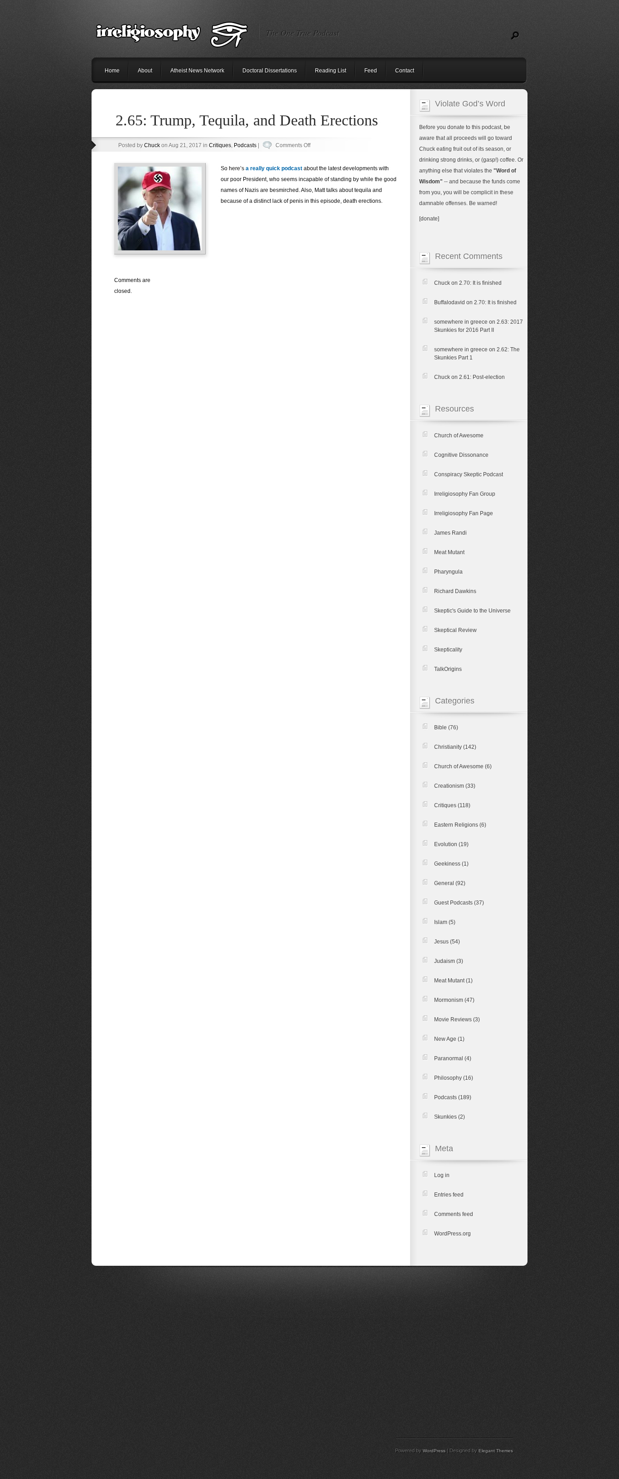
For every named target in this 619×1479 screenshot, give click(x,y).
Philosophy (448, 1078)
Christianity (448, 747)
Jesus (441, 941)
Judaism (444, 961)
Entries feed (449, 1195)
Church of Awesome (459, 435)
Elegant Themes (496, 1450)
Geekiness (447, 864)
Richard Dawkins (455, 591)
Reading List (330, 70)
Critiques (220, 145)
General (444, 883)
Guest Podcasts (453, 903)
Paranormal (448, 1058)
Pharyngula (448, 572)
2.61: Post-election (482, 377)
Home (112, 70)
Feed (370, 70)
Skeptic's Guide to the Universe (472, 611)
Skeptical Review (455, 630)
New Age (445, 1039)
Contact (404, 70)
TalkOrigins (448, 669)
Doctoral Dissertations (269, 70)
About (145, 70)
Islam (440, 922)
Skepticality (448, 649)
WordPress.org (452, 1233)
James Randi (450, 533)
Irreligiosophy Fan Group (464, 494)
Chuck (152, 145)
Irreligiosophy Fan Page (463, 513)
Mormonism (448, 1000)
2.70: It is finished (480, 283)
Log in (442, 1175)
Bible (440, 727)
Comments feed (453, 1214)
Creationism (449, 786)
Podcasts (245, 145)
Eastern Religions (456, 825)
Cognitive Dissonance (461, 455)
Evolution (445, 844)
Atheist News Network (197, 70)
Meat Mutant (449, 552)
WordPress (434, 1450)
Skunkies (445, 1117)
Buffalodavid (449, 302)
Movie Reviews (453, 1019)
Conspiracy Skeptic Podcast (468, 474)
